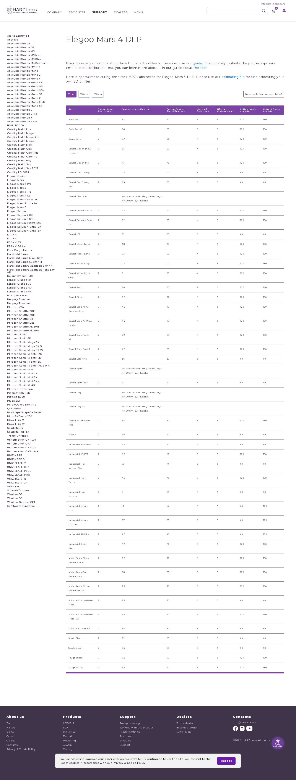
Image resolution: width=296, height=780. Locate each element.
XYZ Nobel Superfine (21, 506)
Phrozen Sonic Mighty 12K (24, 354)
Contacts (12, 744)
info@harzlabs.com (272, 3)
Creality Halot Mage (20, 133)
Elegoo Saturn (16, 211)
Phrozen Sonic (17, 334)
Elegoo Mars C (16, 207)
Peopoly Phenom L (19, 303)
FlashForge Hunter (19, 250)
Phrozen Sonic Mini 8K (22, 377)
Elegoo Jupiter (17, 176)
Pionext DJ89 (16, 397)
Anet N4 (12, 40)
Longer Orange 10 (19, 280)
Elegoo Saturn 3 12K (20, 219)
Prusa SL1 (13, 401)
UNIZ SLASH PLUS (19, 471)
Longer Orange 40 (19, 288)
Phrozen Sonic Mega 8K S (24, 346)
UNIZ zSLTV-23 (17, 483)
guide (197, 63)
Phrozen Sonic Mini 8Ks (23, 381)
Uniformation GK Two (21, 440)
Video (10, 731)
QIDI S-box (14, 408)
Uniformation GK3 (19, 444)
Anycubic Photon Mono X (24, 98)
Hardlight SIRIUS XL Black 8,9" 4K (30, 266)
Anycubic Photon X (20, 118)
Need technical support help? (263, 94)
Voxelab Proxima (18, 490)
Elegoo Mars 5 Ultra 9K (22, 203)
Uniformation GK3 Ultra (22, 451)
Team (10, 723)
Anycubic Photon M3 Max (24, 55)
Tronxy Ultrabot (17, 436)
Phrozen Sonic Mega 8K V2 (25, 350)
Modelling (69, 740)
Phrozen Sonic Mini (20, 369)
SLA (65, 727)
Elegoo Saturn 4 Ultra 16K (24, 231)
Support (99, 12)
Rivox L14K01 (15, 420)
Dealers (120, 12)
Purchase (126, 736)
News (138, 12)
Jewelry (68, 744)
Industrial (69, 731)
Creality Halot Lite (19, 129)
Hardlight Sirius (17, 254)
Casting (68, 749)
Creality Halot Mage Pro (23, 137)
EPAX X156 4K (16, 246)
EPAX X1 (12, 235)
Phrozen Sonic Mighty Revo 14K (28, 366)
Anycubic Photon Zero (22, 121)
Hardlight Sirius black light (25, 258)
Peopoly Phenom (18, 299)
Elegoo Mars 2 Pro (19, 184)
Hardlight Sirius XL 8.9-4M (24, 262)
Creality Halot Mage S (21, 141)
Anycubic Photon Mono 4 (24, 79)
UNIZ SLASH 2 (16, 463)
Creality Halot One (19, 149)
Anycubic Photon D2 (20, 47)
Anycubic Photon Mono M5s (25, 90)
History (11, 727)
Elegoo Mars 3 (16, 188)
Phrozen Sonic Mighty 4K (24, 358)
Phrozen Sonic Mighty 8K (24, 362)
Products (77, 12)
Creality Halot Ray (19, 160)
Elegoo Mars (15, 180)
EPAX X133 (14, 242)
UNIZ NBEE (14, 455)
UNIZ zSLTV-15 (16, 479)
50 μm (71, 94)
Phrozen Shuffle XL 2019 (23, 330)
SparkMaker (15, 428)
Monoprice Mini (17, 295)
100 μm (84, 94)
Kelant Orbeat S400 (20, 276)
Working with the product (136, 727)
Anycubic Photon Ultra (22, 114)
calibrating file (233, 77)
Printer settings (130, 731)
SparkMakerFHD (18, 432)
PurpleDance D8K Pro (21, 405)
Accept (226, 760)
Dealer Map (183, 731)
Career (11, 736)
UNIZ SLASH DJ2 (18, 467)
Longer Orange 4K (19, 291)
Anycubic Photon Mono (22, 71)
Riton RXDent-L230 (19, 416)
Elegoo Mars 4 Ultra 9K (22, 199)
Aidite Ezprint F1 (18, 36)
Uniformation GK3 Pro (21, 447)
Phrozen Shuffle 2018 (21, 311)
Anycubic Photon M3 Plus (24, 59)
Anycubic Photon (18, 43)
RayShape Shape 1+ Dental (25, 412)
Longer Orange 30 (19, 284)
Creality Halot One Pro (22, 157)
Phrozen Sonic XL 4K (21, 385)
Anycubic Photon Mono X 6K (26, 102)
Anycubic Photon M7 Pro (23, 67)
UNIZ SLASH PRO (18, 475)
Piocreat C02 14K (18, 393)
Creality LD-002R (18, 172)
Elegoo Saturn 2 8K (20, 215)
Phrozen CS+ (15, 307)
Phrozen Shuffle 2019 (21, 315)
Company (54, 12)
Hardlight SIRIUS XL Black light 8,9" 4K (31, 271)
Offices (11, 740)
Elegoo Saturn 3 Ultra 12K (24, 223)
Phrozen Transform (20, 389)
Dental (67, 736)
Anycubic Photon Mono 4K (25, 82)
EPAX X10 (13, 238)
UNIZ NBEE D (16, 459)
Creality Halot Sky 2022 (23, 168)
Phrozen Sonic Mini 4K (22, 373)
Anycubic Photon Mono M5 (25, 86)
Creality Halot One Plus (22, 153)
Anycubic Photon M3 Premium (27, 63)
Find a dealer (184, 723)
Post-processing (130, 723)
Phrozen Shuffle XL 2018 (23, 327)
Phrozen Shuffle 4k (20, 319)
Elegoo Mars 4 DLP (20, 196)
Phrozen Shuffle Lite (20, 323)
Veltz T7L (13, 486)
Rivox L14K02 (16, 424)
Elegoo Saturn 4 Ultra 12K (24, 227)
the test (200, 68)
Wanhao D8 (14, 498)
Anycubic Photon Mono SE (24, 94)
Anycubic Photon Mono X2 (24, 106)
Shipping (126, 740)
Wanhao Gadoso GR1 (21, 502)
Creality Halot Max (19, 145)
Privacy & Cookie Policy (21, 749)
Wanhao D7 (14, 494)
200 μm (98, 94)
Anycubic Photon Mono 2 (24, 75)
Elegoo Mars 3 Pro (19, 192)
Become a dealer (187, 727)
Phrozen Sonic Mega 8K (23, 342)
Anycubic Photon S (20, 110)
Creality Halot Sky (19, 164)
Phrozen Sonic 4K (19, 338)
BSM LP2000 (15, 125)
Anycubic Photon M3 (21, 51)
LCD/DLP (69, 723)
